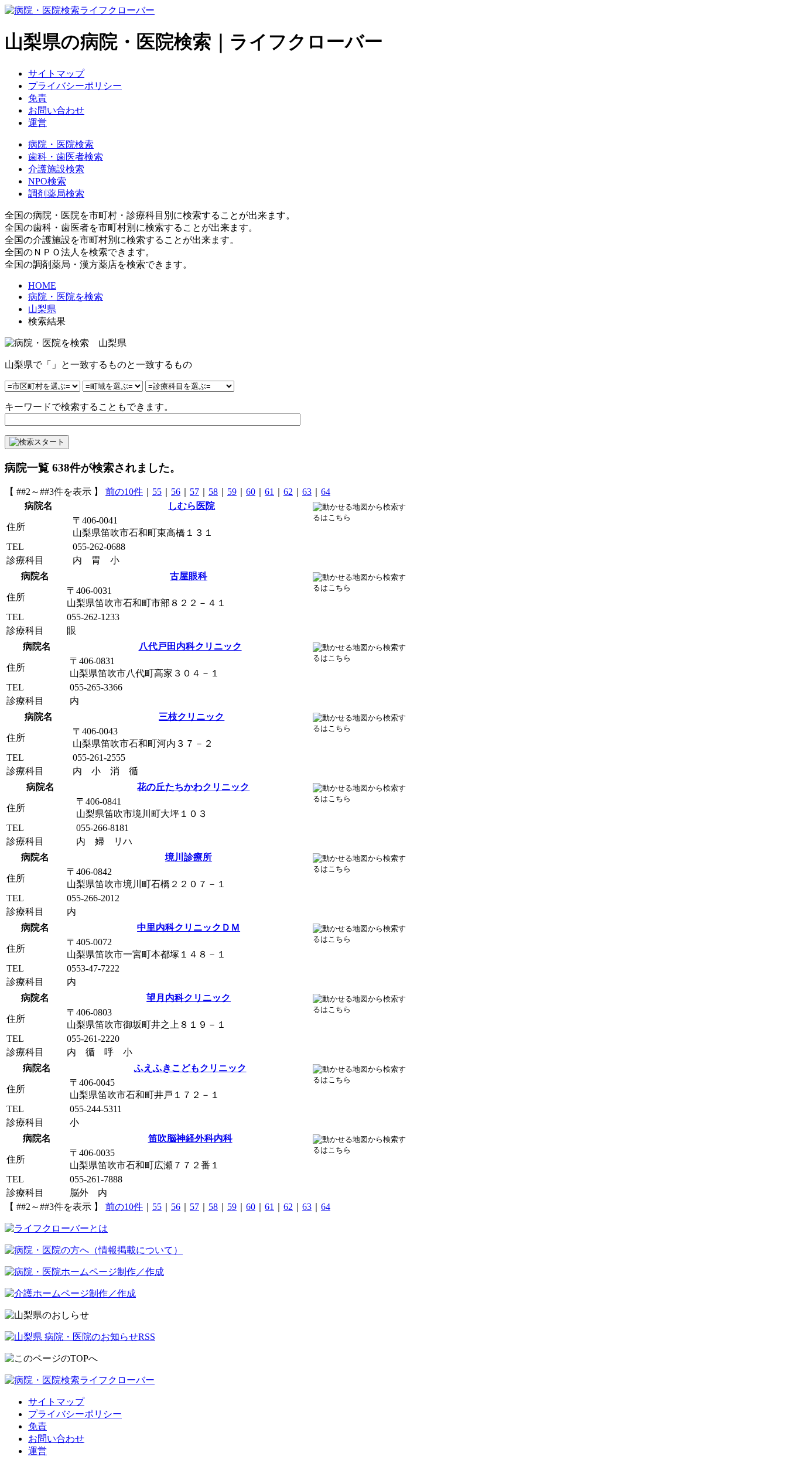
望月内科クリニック (188, 998)
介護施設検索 (56, 169)
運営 (37, 123)
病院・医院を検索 (65, 297)
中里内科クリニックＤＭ (188, 927)
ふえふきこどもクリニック (190, 1068)
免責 (37, 98)
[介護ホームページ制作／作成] (70, 1293)
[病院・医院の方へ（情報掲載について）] (94, 1250)
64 (325, 492)
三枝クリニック (191, 716)
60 (250, 492)
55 (157, 492)
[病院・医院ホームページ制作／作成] (84, 1272)
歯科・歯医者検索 (65, 157)
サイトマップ (56, 73)
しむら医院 (191, 506)
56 (175, 492)
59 (232, 492)
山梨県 (42, 309)
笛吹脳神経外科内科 (190, 1138)
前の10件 (124, 492)
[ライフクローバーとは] (56, 1228)
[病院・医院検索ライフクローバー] (80, 1380)
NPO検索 (47, 181)
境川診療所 (188, 857)
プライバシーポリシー (75, 86)
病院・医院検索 (61, 144)
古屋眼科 (188, 576)
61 (269, 492)
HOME (42, 285)
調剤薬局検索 (56, 194)
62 (288, 492)
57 (194, 492)
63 (307, 492)
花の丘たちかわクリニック (193, 787)
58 (213, 492)
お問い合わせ (56, 110)
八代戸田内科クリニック (190, 646)
